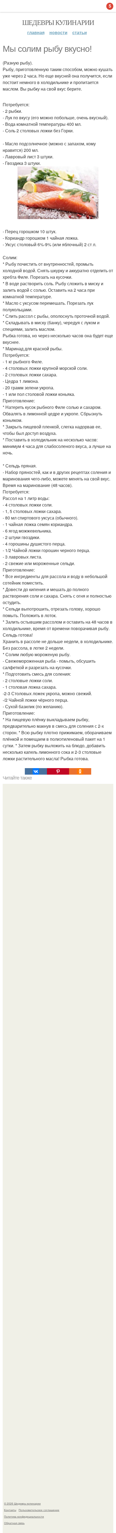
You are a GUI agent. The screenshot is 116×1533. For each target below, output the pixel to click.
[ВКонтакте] (36, 771)
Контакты (10, 1510)
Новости (58, 32)
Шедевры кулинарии (58, 22)
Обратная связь (14, 1523)
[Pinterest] (58, 771)
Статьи (79, 32)
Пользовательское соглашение (39, 1510)
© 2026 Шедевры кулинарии (22, 1503)
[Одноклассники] (80, 771)
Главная (36, 32)
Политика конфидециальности (24, 1516)
